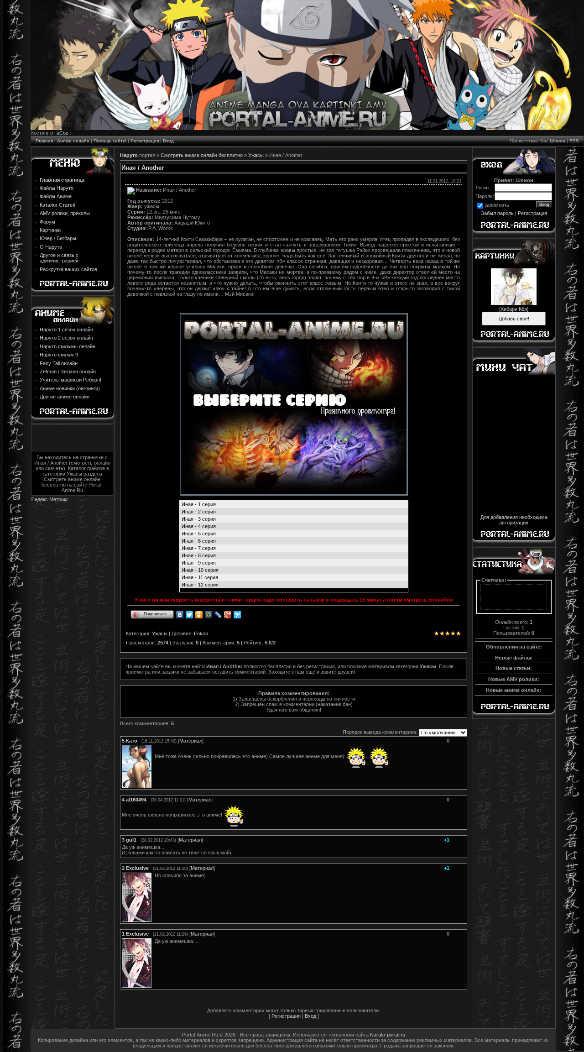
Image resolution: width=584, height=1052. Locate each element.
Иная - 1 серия (199, 504)
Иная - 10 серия (200, 570)
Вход (168, 140)
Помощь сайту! (110, 140)
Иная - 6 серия (199, 541)
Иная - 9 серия (199, 562)
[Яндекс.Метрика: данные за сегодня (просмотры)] (49, 500)
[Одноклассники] (199, 615)
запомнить (497, 205)
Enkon (201, 633)
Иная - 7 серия (199, 548)
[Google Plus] (228, 615)
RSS (574, 140)
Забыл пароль (497, 213)
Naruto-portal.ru (387, 1034)
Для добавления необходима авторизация (514, 519)
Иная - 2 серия (199, 511)
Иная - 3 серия (199, 519)
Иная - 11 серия (200, 577)
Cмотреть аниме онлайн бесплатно (202, 155)
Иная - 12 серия (200, 584)
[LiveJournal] (218, 615)
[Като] (154, 756)
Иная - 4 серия (199, 526)
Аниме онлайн (73, 140)
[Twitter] (189, 615)
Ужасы (256, 155)
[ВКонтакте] (180, 615)
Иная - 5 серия (199, 533)
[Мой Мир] (209, 615)
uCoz (62, 133)
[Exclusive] (154, 875)
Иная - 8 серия (199, 555)
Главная (44, 140)
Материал (190, 740)
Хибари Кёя (514, 309)
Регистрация (144, 140)
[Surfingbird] (237, 615)
